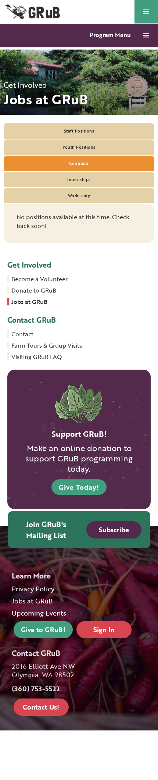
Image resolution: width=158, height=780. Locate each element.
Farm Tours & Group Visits (46, 345)
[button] (146, 11)
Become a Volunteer (39, 279)
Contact (22, 334)
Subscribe (114, 529)
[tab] (79, 131)
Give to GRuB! (43, 629)
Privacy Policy (33, 589)
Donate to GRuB (33, 290)
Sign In (104, 629)
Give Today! (79, 487)
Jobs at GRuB (29, 301)
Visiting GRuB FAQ (36, 356)
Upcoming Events (39, 613)
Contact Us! (41, 707)
